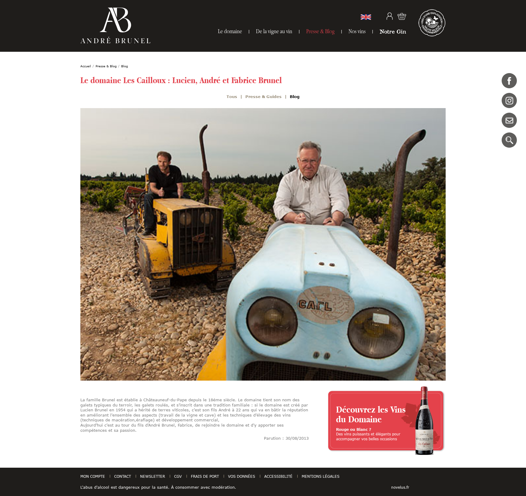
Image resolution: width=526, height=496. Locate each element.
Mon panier (402, 16)
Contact (509, 120)
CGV (178, 476)
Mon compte (390, 16)
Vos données (241, 476)
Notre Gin (393, 31)
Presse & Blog (320, 31)
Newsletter (152, 476)
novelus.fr (400, 487)
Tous (231, 96)
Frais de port (205, 476)
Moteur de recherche (509, 140)
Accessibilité (278, 476)
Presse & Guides (263, 96)
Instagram (509, 100)
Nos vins (357, 31)
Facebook (509, 80)
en (366, 17)
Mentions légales (320, 476)
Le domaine (230, 31)
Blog (295, 96)
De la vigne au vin (274, 31)
